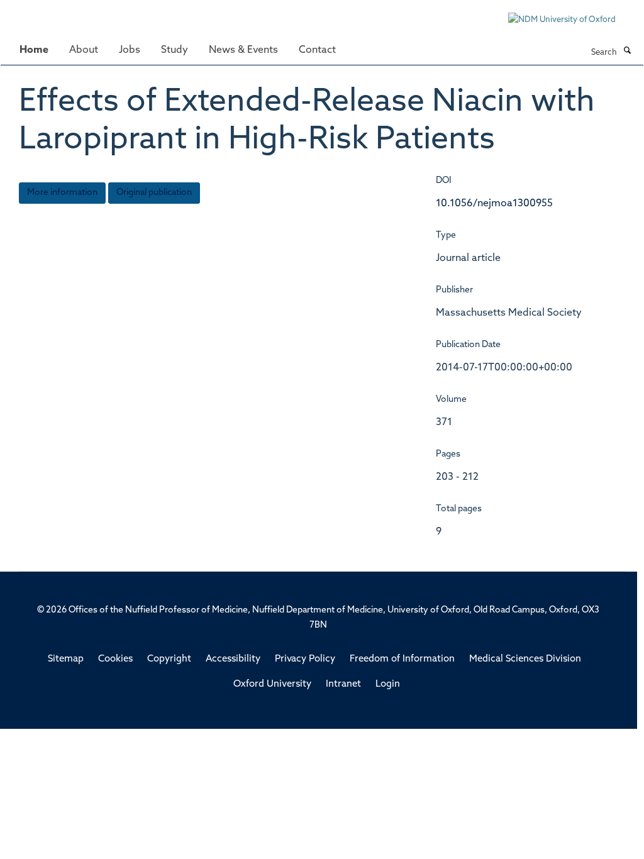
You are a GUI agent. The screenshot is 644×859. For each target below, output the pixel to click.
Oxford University (272, 684)
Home (33, 50)
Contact (317, 50)
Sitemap (66, 659)
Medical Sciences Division (525, 659)
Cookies (115, 659)
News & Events (243, 50)
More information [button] (62, 192)
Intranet (343, 684)
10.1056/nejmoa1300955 (494, 204)
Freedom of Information (402, 659)
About (83, 50)
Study (174, 50)
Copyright (169, 659)
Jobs (129, 50)
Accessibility (233, 659)
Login (387, 684)
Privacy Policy (305, 659)
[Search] (627, 51)
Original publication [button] (154, 192)
